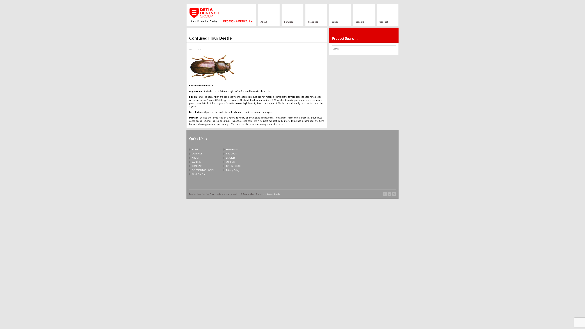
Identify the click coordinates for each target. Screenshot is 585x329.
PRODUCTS (232, 153)
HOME (195, 149)
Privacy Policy (232, 170)
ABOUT (195, 157)
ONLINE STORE (234, 165)
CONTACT (197, 153)
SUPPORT (231, 161)
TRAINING (197, 165)
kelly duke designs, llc (271, 194)
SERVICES (231, 157)
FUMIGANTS (232, 149)
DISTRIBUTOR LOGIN (203, 170)
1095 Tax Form (199, 174)
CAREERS (196, 161)
